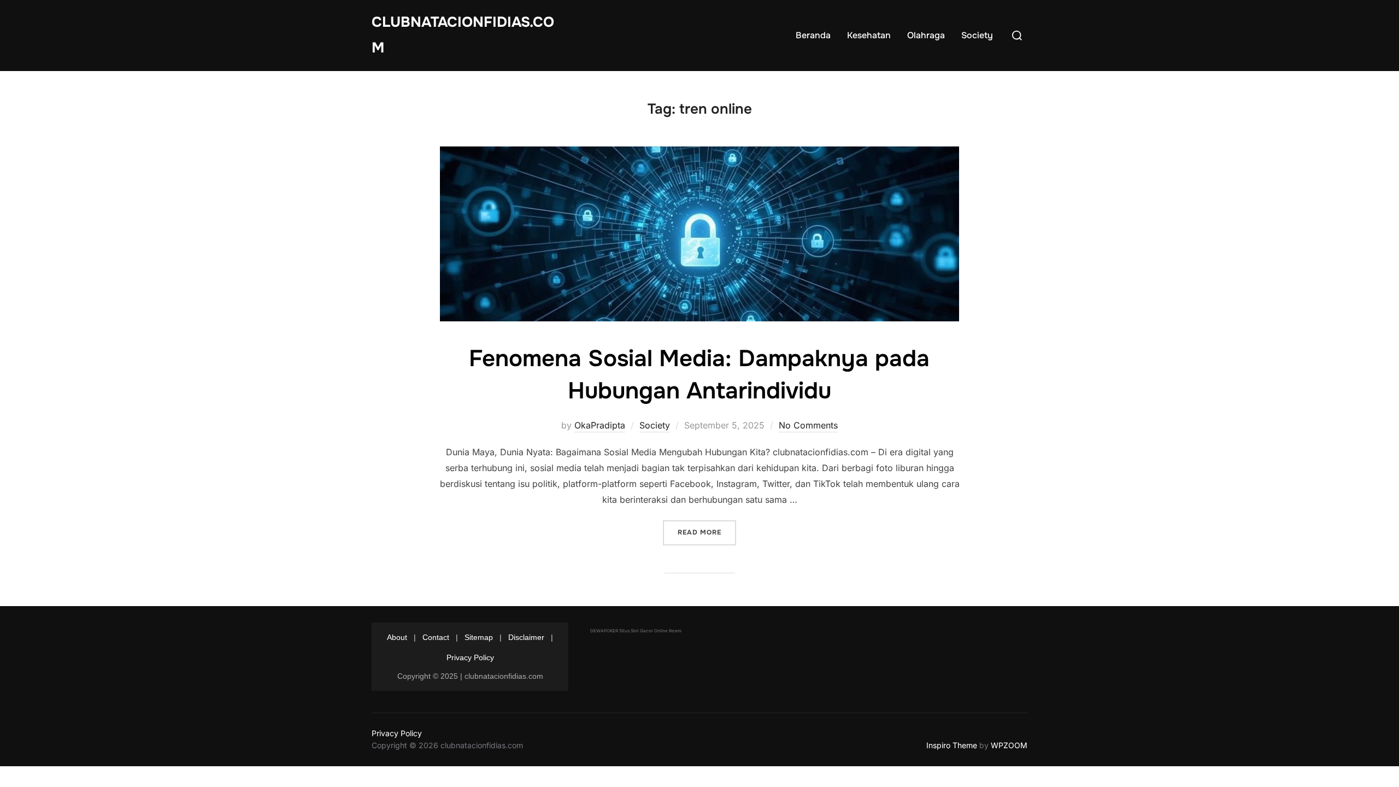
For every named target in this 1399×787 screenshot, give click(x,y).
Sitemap (479, 637)
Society (977, 35)
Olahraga (926, 35)
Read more (707, 532)
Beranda (813, 35)
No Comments (808, 425)
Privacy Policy (470, 657)
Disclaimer (526, 637)
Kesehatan (869, 35)
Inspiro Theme (951, 745)
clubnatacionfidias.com (463, 35)
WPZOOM (1009, 745)
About (397, 637)
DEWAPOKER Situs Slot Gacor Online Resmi (635, 630)
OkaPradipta (599, 425)
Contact (435, 637)
